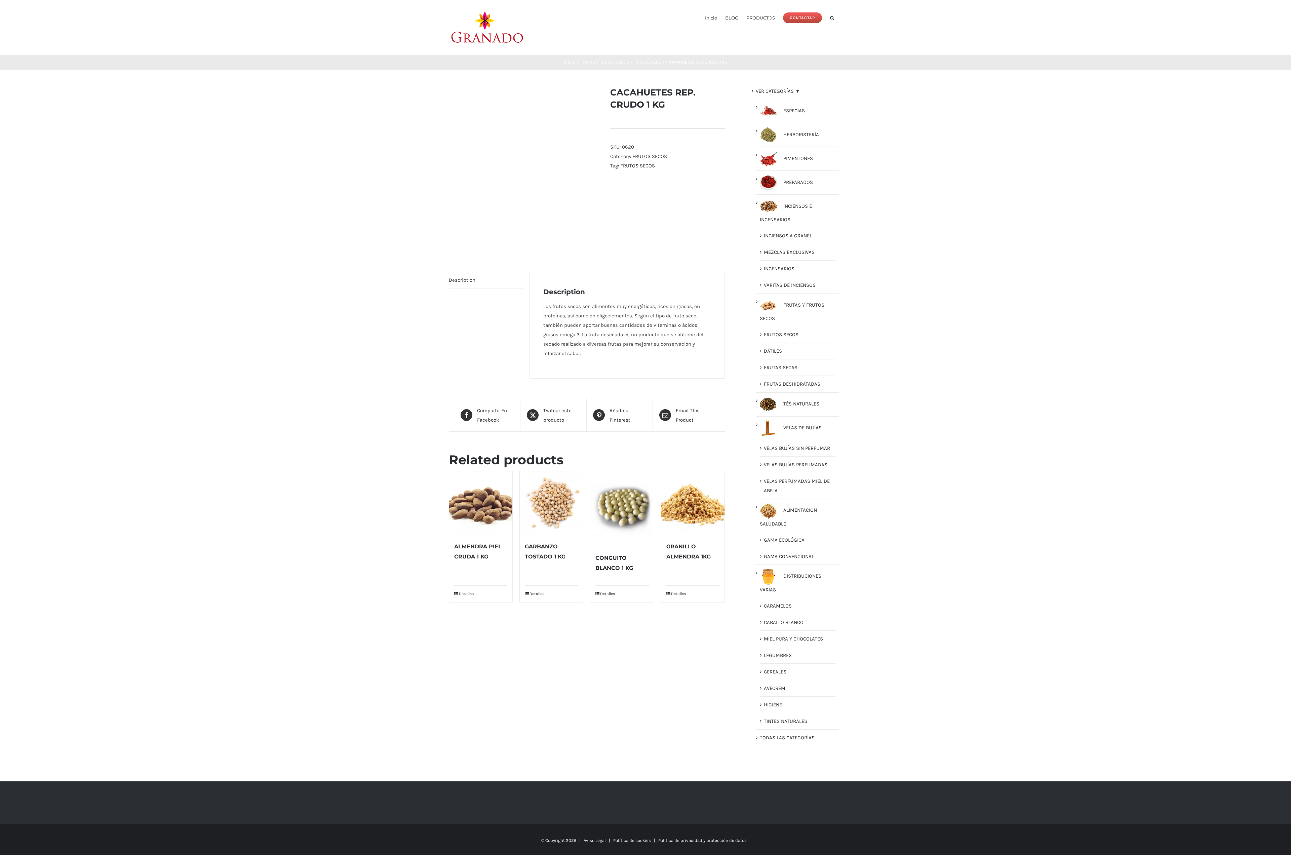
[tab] (486, 280)
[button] (832, 17)
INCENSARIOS (779, 269)
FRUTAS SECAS (780, 367)
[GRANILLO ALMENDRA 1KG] (693, 503)
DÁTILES (773, 351)
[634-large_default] (524, 169)
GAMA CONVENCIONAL (789, 556)
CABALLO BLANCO (784, 622)
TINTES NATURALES (785, 721)
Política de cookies (632, 840)
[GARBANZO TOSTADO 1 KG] (551, 503)
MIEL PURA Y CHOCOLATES (793, 639)
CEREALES (775, 672)
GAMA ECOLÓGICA (784, 540)
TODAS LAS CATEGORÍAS (787, 738)
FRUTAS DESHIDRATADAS (792, 384)
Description (462, 280)
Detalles (466, 593)
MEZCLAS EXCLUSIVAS (789, 252)
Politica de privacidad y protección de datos (702, 840)
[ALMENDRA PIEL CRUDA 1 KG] (480, 503)
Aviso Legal (595, 840)
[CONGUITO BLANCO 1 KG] (622, 508)
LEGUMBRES (778, 655)
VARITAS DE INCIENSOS (790, 285)
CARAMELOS (778, 606)
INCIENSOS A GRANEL (788, 236)
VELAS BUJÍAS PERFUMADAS (795, 465)
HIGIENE (773, 705)
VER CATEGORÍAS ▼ (778, 91)
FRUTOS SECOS (649, 156)
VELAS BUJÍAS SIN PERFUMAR (797, 448)
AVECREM (774, 688)
